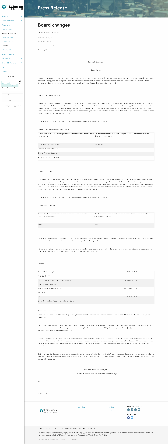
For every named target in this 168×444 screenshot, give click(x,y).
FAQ (3, 67)
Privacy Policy (72, 439)
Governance (6, 59)
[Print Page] (135, 409)
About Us (81, 407)
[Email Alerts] (128, 409)
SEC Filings (6, 46)
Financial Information (9, 34)
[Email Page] (138, 409)
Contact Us (111, 410)
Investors (5, 16)
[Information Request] (131, 409)
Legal (63, 439)
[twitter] (131, 417)
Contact (4, 72)
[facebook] (128, 417)
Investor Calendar (8, 54)
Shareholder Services (9, 63)
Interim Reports (8, 37)
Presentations (6, 25)
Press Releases (7, 29)
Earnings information (9, 50)
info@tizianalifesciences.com (71, 428)
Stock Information (8, 21)
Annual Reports (8, 41)
